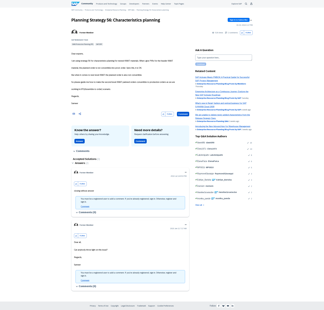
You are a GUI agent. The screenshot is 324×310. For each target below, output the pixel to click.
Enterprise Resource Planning (115, 10)
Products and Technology (106, 4)
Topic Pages (179, 4)
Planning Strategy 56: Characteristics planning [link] (153, 10)
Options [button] (251, 20)
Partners (145, 4)
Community (87, 4)
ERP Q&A (131, 10)
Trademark (141, 306)
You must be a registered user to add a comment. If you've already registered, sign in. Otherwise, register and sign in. (128, 200)
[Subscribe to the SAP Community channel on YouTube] (228, 306)
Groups (123, 4)
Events (155, 4)
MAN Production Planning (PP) (82, 44)
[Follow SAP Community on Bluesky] (223, 306)
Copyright (115, 306)
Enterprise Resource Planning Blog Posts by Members (221, 84)
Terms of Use (103, 306)
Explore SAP (237, 4)
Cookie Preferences (165, 306)
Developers (134, 4)
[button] (242, 33)
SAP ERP (99, 44)
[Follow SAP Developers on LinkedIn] (232, 306)
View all (198, 205)
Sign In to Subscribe (239, 20)
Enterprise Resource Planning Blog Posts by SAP (219, 98)
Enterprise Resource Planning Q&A (213, 121)
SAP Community (77, 10)
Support (151, 306)
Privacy (93, 306)
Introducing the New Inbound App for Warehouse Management (222, 126)
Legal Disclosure (128, 306)
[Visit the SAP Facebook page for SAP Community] (219, 306)
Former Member (86, 33)
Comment (183, 114)
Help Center (166, 4)
